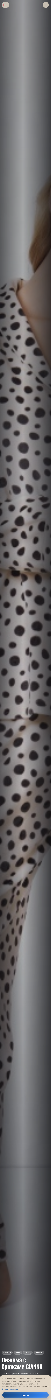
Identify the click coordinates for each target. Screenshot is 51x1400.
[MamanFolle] (5, 5)
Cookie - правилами (11, 1389)
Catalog (28, 1352)
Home (17, 1352)
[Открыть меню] (46, 5)
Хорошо (25, 1395)
